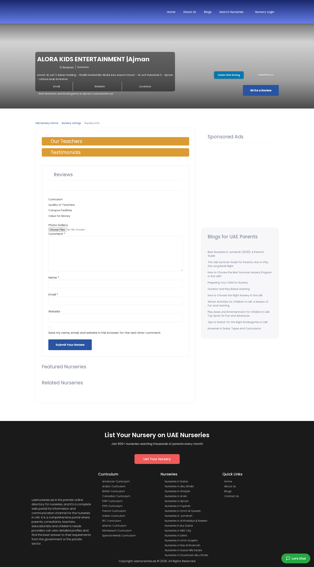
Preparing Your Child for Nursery (228, 282)
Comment (56, 234)
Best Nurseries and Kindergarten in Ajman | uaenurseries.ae (76, 94)
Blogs (208, 12)
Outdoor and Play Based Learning (229, 289)
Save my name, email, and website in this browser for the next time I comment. (104, 333)
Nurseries (83, 67)
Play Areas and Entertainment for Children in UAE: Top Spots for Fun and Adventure (239, 314)
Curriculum (55, 199)
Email (56, 86)
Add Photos (265, 75)
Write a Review (260, 90)
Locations (145, 86)
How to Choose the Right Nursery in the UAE (235, 295)
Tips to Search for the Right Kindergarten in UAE (238, 322)
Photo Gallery (58, 225)
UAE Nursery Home (46, 123)
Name (53, 277)
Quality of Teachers (61, 205)
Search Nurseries (231, 12)
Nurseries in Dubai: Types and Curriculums (234, 328)
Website (99, 86)
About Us (189, 12)
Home (171, 12)
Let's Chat (299, 558)
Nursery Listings (71, 123)
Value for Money (59, 216)
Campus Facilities (60, 210)
